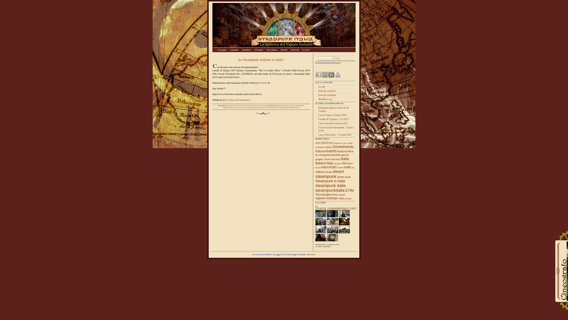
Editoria (320, 151)
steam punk (271, 108)
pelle (352, 168)
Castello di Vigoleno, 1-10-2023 (333, 119)
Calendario (246, 49)
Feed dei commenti (327, 94)
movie (340, 167)
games (345, 154)
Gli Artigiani (272, 49)
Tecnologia (323, 194)
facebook (342, 151)
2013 (324, 142)
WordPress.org (325, 99)
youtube (348, 198)
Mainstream (243, 106)
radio (236, 108)
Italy (330, 163)
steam (264, 108)
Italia (345, 159)
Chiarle (344, 143)
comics (328, 147)
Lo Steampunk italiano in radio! (261, 59)
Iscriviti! (306, 49)
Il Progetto (258, 49)
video (341, 198)
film (317, 155)
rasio (259, 108)
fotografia (324, 154)
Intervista (335, 159)
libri (344, 163)
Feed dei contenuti (326, 90)
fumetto (336, 154)
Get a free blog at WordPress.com (264, 254)
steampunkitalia (329, 190)
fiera (350, 151)
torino (334, 194)
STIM (349, 190)
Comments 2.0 (291, 254)
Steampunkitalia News (257, 106)
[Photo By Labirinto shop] (320, 232)
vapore (320, 198)
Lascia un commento (296, 106)
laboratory (338, 164)
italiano (320, 163)
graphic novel (322, 159)
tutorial (342, 194)
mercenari (329, 167)
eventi (331, 151)
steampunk (281, 108)
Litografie (234, 49)
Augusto (337, 143)
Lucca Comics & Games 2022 (332, 114)
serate (328, 172)
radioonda (252, 108)
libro (350, 163)
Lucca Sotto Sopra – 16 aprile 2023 (334, 134)
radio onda (243, 108)
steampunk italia (293, 108)
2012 (318, 142)
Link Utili (295, 49)
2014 (331, 143)
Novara (230, 108)
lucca (318, 167)
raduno (320, 171)
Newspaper (222, 49)
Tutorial (284, 49)
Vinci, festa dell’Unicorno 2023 (333, 123)
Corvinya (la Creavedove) (238, 99)
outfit (347, 167)
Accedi (321, 86)
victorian (332, 198)
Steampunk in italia (330, 181)
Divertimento (233, 106)
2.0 (280, 254)
